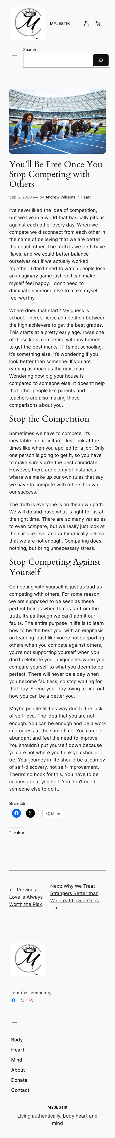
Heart (86, 197)
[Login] (86, 23)
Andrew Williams (60, 197)
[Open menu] (14, 56)
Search (29, 49)
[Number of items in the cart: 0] (98, 23)
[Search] (101, 60)
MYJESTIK (60, 23)
